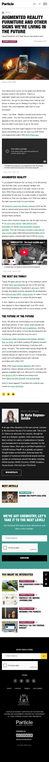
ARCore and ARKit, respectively (19, 295)
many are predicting (17, 285)
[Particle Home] (8, 4)
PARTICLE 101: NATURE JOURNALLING (29, 599)
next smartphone (29, 328)
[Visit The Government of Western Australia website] (24, 699)
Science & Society (9, 41)
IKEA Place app (32, 135)
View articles (12, 472)
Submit (44, 656)
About (9, 689)
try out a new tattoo (12, 224)
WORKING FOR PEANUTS (30, 612)
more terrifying (17, 387)
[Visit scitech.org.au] (24, 735)
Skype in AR (10, 376)
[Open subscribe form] (34, 4)
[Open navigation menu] (45, 4)
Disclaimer (37, 689)
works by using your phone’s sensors (20, 206)
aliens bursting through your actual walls (23, 379)
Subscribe (24, 558)
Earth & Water (25, 492)
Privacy (27, 689)
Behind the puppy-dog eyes (32, 496)
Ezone (41, 236)
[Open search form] (40, 4)
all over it (35, 288)
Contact (18, 689)
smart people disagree (21, 366)
